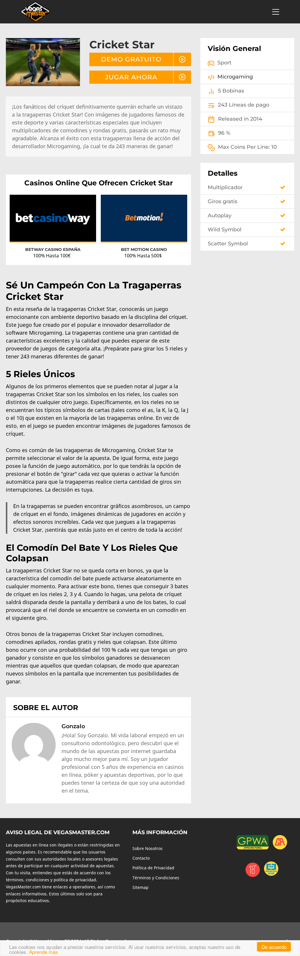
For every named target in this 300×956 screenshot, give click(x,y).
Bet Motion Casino (144, 249)
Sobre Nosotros (147, 848)
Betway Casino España (53, 249)
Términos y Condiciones (155, 877)
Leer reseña (52, 223)
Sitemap (140, 887)
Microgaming (235, 76)
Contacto (141, 858)
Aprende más (43, 951)
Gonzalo (73, 726)
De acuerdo (274, 946)
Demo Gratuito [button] (131, 59)
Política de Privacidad (153, 868)
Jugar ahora (131, 77)
